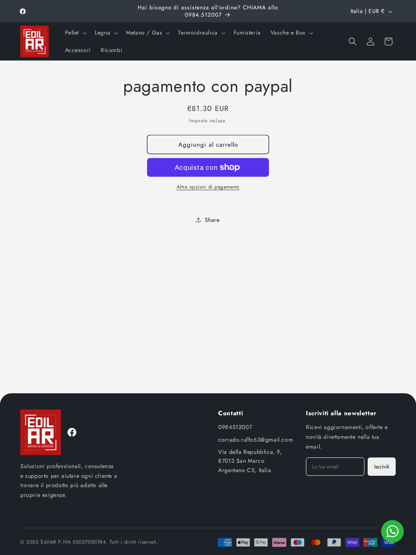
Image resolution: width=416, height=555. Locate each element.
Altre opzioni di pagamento (208, 187)
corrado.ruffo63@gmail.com (255, 440)
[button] (75, 32)
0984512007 (235, 427)
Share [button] (212, 220)
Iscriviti (381, 466)
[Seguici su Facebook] (72, 432)
